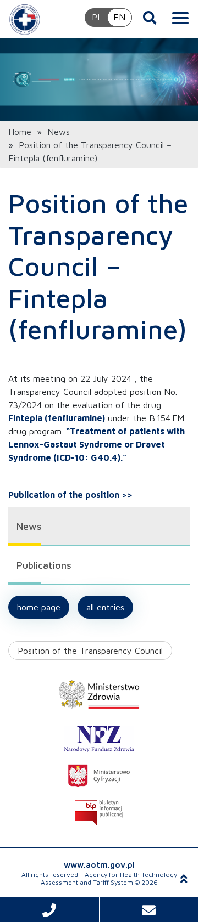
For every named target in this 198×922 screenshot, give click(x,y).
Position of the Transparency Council (90, 650)
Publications (44, 565)
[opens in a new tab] (99, 694)
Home (19, 132)
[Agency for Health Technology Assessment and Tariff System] (24, 19)
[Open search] (150, 17)
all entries (105, 607)
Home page (39, 607)
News (58, 132)
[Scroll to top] (184, 878)
